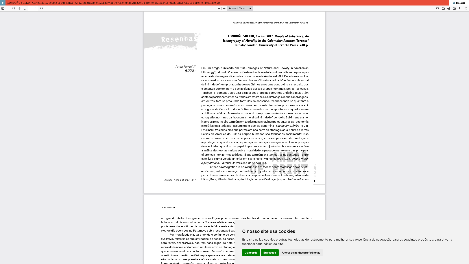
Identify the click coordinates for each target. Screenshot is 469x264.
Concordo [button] (251, 252)
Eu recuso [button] (269, 252)
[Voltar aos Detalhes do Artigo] (2, 3)
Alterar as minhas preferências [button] (301, 252)
